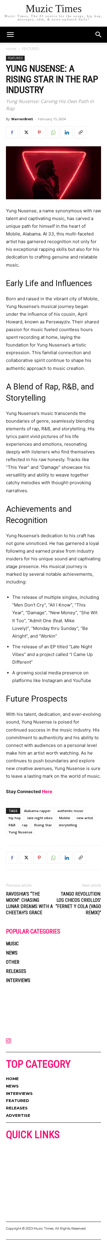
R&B (12, 825)
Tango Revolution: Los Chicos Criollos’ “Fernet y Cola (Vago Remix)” (78, 903)
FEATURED (30, 48)
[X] (26, 132)
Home (11, 48)
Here (47, 791)
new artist (85, 818)
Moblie (64, 818)
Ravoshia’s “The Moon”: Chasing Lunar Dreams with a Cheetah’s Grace (29, 903)
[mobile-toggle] (10, 35)
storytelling (68, 825)
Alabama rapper (37, 811)
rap (25, 825)
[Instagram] (8, 1041)
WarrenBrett (22, 119)
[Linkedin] (67, 132)
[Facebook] (12, 132)
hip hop (15, 818)
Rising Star (43, 825)
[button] (98, 35)
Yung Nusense (20, 832)
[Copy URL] (80, 132)
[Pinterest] (39, 132)
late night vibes (40, 818)
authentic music (70, 811)
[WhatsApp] (53, 132)
